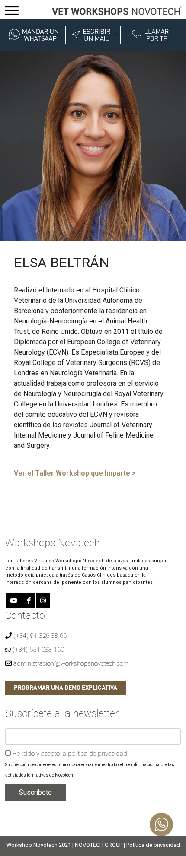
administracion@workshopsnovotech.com (70, 663)
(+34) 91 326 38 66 (39, 636)
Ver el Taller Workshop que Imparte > (75, 473)
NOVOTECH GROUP (98, 845)
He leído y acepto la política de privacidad (69, 754)
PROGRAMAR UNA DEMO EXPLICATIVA (65, 688)
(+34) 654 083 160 (37, 649)
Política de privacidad (153, 845)
